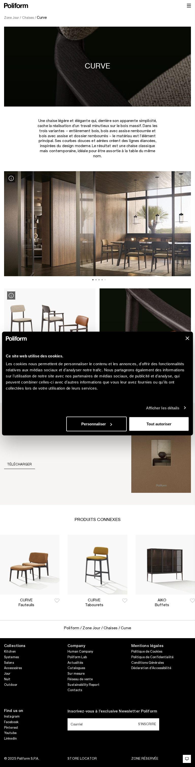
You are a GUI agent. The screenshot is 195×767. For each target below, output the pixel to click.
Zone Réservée (145, 758)
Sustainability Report (84, 684)
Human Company (80, 651)
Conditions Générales (147, 662)
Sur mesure (76, 673)
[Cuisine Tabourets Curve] (97, 564)
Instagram (12, 716)
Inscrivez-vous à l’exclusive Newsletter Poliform (112, 711)
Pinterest (11, 727)
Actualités (75, 662)
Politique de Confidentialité (152, 657)
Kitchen (10, 651)
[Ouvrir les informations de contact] (187, 759)
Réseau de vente (80, 679)
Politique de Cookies (146, 651)
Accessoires (13, 668)
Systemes (11, 657)
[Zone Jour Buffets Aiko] (165, 564)
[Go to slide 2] (95, 279)
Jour (7, 673)
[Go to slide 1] (92, 279)
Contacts (75, 690)
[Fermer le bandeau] (187, 338)
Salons (9, 662)
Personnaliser (93, 424)
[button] (56, 600)
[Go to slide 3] (99, 279)
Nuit (7, 679)
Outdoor (10, 684)
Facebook (11, 722)
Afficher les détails (163, 408)
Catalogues (76, 668)
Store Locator (82, 758)
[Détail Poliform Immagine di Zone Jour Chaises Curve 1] (11, 178)
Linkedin (10, 738)
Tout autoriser (159, 424)
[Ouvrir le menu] (189, 5)
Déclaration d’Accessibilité (151, 668)
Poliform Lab (77, 657)
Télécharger (19, 464)
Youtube (10, 733)
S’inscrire (147, 724)
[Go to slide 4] (102, 279)
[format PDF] (161, 453)
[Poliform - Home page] (16, 5)
